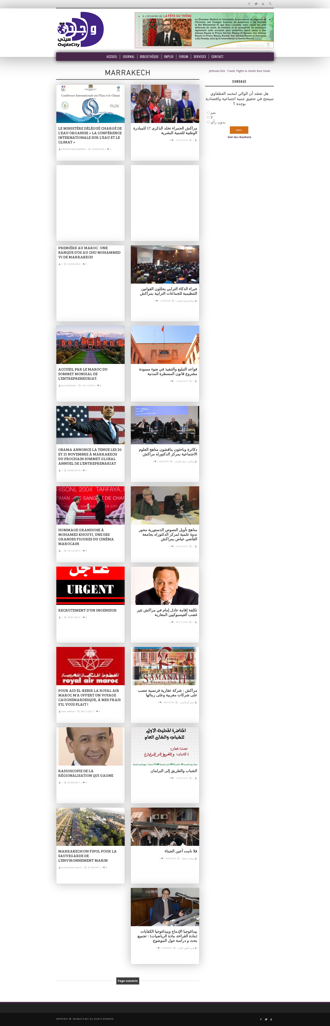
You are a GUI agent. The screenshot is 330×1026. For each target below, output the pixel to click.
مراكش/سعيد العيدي (185, 301)
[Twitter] (256, 4)
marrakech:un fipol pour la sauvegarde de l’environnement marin (87, 855)
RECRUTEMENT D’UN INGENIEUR (87, 610)
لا (211, 117)
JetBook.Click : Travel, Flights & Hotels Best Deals (239, 71)
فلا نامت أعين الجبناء (181, 851)
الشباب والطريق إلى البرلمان (173, 771)
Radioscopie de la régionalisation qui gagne (85, 773)
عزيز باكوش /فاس (186, 948)
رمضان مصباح (188, 858)
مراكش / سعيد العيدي (184, 461)
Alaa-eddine (67, 711)
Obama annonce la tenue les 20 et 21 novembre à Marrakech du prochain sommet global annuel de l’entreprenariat (89, 456)
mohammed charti (71, 867)
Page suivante (128, 981)
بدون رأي (218, 121)
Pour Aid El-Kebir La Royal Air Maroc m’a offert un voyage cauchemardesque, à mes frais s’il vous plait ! (89, 697)
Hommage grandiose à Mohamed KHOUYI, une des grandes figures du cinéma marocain (86, 536)
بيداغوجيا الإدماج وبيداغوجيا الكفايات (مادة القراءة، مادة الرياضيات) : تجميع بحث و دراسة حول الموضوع (167, 936)
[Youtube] (263, 4)
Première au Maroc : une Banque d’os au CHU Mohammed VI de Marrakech (89, 252)
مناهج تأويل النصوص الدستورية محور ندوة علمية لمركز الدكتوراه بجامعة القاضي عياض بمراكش (168, 534)
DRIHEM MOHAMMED (73, 149)
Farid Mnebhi (68, 385)
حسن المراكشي (187, 702)
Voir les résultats (239, 137)
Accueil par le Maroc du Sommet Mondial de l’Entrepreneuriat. (83, 373)
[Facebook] (248, 4)
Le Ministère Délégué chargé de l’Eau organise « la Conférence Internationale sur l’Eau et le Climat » (90, 135)
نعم (213, 112)
